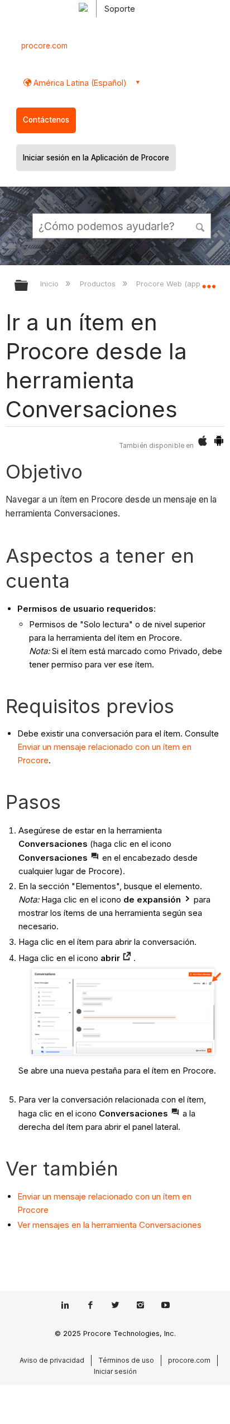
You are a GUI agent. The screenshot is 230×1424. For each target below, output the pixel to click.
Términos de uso (126, 1360)
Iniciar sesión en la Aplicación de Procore (96, 157)
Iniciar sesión (115, 1371)
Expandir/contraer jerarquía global (28, 286)
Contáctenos (46, 119)
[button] (201, 225)
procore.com (44, 45)
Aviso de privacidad (52, 1360)
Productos (98, 283)
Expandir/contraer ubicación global (208, 282)
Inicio (50, 283)
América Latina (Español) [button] (79, 82)
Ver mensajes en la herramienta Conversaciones (109, 1225)
